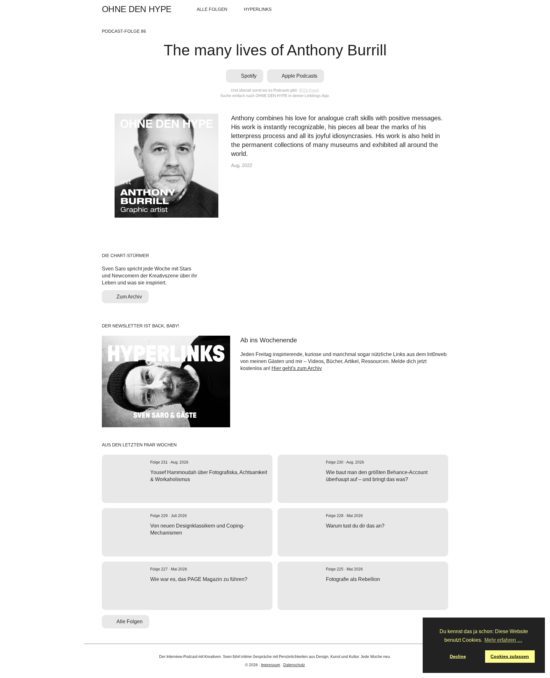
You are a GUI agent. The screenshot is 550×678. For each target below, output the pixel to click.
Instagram (435, 9)
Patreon (445, 9)
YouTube (425, 9)
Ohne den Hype (136, 9)
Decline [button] (458, 656)
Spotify (405, 9)
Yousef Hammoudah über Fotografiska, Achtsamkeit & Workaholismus (208, 476)
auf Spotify (152, 490)
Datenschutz (294, 665)
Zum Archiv (129, 296)
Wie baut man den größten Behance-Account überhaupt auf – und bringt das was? (376, 476)
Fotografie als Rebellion (353, 579)
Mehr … (205, 490)
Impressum (270, 665)
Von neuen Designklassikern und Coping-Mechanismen (197, 529)
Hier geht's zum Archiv (296, 368)
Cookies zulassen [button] (509, 656)
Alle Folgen (212, 9)
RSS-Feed (309, 90)
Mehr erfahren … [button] (503, 640)
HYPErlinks (257, 9)
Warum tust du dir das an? (355, 525)
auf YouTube (170, 543)
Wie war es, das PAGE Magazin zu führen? (198, 579)
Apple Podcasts (415, 9)
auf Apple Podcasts (161, 490)
